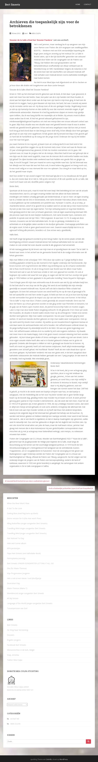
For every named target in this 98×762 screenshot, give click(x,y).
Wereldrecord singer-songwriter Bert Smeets (25, 593)
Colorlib (49, 759)
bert (26, 33)
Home (78, 4)
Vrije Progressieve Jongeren (18, 573)
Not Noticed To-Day (15, 538)
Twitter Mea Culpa (14, 660)
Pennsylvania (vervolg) (16, 558)
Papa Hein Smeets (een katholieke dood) (24, 553)
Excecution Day (13, 583)
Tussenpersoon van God (17, 608)
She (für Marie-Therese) (17, 568)
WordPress (64, 759)
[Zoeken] (88, 741)
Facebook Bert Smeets (16, 645)
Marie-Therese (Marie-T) (17, 588)
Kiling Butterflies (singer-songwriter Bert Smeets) (27, 523)
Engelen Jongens (14, 640)
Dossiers (10, 635)
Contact (87, 4)
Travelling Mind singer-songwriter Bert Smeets (26, 528)
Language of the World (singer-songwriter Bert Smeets (29, 603)
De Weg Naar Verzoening (17, 630)
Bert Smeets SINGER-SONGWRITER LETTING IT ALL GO (30, 563)
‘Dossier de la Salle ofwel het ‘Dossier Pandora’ (31, 40)
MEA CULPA (36, 33)
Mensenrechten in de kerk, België (20, 650)
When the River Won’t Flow (18, 503)
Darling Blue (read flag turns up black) (22, 513)
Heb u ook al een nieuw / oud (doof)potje (24, 578)
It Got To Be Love (14, 508)
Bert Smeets (12, 4)
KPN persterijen (13, 548)
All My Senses (12, 598)
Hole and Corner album (16, 543)
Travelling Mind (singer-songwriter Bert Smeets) (26, 533)
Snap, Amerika (13, 655)
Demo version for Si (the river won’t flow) (24, 518)
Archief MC (14, 719)
